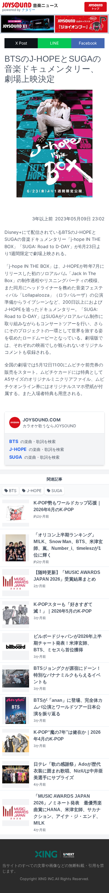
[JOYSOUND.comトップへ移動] (95, 7)
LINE (54, 43)
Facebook (88, 43)
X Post (21, 43)
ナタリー (28, 10)
